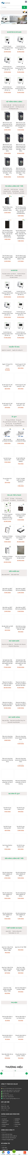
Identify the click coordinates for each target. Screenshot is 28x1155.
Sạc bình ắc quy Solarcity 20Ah (7, 827)
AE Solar (21, 189)
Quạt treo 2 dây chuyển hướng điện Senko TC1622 (20, 969)
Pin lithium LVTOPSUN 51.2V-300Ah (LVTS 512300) (7, 558)
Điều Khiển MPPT (6, 574)
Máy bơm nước (14, 641)
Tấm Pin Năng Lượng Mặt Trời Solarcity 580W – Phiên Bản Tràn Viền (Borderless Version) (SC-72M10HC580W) (20, 234)
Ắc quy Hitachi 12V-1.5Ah (7, 479)
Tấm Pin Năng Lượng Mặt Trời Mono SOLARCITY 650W (7, 208)
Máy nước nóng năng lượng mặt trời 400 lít (7, 737)
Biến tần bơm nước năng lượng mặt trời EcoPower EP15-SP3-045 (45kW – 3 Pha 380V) (20, 148)
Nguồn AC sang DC (6, 350)
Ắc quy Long (9, 423)
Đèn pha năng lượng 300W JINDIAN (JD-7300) (7, 894)
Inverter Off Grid (21, 273)
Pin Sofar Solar (20, 500)
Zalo (19, 1154)
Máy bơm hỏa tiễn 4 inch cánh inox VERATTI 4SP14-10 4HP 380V (7, 704)
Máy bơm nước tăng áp (19, 644)
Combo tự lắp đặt (7, 105)
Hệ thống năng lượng (14, 101)
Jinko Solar (6, 189)
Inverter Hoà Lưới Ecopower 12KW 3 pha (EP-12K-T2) (7, 88)
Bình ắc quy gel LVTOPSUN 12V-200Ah (7, 440)
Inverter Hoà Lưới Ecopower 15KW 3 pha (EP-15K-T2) (20, 68)
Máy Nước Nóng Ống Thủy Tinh (17, 720)
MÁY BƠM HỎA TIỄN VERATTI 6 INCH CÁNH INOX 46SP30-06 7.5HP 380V (21, 663)
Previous (3, 19)
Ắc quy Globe (21, 421)
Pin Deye (12, 498)
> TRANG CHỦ (4, 1149)
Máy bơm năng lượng (14, 646)
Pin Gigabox (13, 500)
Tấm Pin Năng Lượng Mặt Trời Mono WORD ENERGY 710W (7, 257)
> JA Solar (16, 1120)
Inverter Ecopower (14, 32)
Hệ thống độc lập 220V (8, 106)
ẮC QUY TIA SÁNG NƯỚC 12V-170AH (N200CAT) (21, 480)
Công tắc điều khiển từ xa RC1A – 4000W (20, 1055)
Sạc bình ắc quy (14, 793)
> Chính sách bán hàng (6, 1134)
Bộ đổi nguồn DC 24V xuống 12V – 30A (7, 404)
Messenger (9, 1154)
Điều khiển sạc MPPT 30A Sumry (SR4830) (21, 589)
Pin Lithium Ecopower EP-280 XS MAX (21, 557)
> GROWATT (4, 1122)
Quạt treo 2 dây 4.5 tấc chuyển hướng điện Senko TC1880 (7, 969)
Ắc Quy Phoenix (18, 425)
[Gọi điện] (14, 1151)
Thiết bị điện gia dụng (14, 928)
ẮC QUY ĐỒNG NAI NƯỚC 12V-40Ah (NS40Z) (20, 460)
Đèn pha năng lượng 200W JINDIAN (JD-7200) (7, 915)
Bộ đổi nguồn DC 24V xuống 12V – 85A (21, 365)
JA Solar (22, 191)
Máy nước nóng (14, 717)
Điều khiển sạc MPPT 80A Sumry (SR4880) (7, 589)
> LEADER (3, 1126)
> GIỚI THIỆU (4, 1147)
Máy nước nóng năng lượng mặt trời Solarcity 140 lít (20, 760)
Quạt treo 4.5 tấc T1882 (20, 947)
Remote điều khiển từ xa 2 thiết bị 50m (21, 1017)
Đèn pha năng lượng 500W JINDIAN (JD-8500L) (20, 874)
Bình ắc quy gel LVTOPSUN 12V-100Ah (21, 440)
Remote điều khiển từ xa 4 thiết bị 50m (7, 1036)
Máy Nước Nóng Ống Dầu (14, 722)
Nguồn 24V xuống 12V (17, 350)
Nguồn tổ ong (14, 347)
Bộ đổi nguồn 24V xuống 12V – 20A (20, 404)
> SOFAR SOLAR (5, 1124)
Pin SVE (7, 498)
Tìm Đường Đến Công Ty (3, 1154)
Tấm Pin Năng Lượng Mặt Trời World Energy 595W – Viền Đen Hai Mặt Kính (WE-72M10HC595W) (7, 234)
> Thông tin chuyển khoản (7, 1139)
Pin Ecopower (19, 498)
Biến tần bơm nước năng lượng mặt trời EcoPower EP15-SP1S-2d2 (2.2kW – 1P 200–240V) (7, 148)
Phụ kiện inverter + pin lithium (9, 273)
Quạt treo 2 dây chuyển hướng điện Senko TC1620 (7, 989)
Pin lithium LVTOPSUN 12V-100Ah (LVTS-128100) (21, 516)
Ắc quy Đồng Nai (17, 423)
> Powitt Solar (17, 1124)
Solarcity (9, 193)
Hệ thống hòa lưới (20, 106)
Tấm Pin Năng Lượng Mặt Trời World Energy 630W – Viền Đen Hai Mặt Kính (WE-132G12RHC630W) (20, 210)
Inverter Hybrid (18, 275)
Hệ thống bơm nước (13, 108)
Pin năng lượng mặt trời (14, 186)
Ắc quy (14, 416)
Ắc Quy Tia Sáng (9, 425)
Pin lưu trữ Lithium (14, 495)
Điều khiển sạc (14, 571)
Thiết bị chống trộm (17, 931)
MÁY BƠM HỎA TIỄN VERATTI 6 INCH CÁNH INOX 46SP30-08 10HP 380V (7, 663)
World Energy (15, 191)
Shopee (24, 1154)
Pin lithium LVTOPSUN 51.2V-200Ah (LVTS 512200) (21, 538)
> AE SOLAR (4, 1119)
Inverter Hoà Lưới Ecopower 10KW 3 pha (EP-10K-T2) (20, 88)
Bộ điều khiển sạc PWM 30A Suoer (7, 627)
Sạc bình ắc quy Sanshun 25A (20, 846)
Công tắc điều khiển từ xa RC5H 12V (20, 1036)
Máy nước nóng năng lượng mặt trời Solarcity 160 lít (20, 738)
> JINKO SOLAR (4, 1120)
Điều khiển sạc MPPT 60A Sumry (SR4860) (7, 608)
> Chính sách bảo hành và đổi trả (9, 1136)
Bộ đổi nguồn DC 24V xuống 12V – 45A (21, 385)
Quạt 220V (8, 931)
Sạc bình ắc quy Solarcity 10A (20, 808)
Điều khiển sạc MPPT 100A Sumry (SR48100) (20, 608)
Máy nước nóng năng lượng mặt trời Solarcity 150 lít (7, 760)
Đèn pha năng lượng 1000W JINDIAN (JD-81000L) (7, 874)
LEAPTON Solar (14, 189)
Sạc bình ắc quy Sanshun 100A (20, 827)
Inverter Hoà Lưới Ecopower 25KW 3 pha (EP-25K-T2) (7, 68)
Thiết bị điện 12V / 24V (13, 933)
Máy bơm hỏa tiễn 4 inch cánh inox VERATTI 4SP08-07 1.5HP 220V (20, 704)
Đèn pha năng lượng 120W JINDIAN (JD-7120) (20, 915)
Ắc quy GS (18, 420)
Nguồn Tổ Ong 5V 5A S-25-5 (7, 365)
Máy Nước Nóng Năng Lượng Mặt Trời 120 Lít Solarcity (7, 782)
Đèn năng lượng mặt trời (14, 858)
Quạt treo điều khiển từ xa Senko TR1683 (20, 988)
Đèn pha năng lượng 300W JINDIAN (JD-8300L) (20, 894)
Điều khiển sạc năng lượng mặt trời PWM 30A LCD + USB (20, 628)
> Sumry (16, 1126)
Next (25, 19)
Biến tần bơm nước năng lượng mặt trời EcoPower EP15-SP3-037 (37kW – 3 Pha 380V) (7, 171)
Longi (4, 193)
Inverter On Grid (9, 275)
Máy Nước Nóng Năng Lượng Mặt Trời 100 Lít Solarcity (20, 782)
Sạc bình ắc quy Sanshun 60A (7, 459)
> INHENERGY (17, 1119)
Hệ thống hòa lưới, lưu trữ (18, 105)
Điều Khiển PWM (15, 574)
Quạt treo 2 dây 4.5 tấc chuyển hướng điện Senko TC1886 (7, 948)
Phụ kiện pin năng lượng (18, 193)
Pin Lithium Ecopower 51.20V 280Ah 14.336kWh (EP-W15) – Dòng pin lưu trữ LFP (7, 517)
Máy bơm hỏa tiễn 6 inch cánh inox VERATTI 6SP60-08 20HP (7, 683)
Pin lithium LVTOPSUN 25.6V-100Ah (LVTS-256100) (7, 538)
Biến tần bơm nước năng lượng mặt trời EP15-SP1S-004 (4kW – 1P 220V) (21, 125)
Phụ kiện (14, 1002)
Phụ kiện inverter (14, 277)
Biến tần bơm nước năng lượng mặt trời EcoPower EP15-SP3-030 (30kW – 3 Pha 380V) (20, 171)
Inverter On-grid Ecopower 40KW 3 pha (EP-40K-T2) (7, 48)
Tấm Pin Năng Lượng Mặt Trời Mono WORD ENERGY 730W (21, 257)
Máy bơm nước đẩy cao (7, 644)
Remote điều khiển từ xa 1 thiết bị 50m (7, 1017)
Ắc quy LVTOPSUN (10, 420)
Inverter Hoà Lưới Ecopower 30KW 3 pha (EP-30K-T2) (20, 48)
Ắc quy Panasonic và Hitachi (10, 421)
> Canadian (16, 1122)
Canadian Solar (7, 191)
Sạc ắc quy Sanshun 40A (7, 846)
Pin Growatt (6, 500)
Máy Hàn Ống (5, 720)
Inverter (14, 270)
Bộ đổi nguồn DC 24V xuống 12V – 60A (7, 385)
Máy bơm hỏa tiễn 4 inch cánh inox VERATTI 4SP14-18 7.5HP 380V (20, 683)
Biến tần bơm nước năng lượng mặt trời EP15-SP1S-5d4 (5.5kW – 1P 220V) (7, 125)
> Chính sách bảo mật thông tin (8, 1137)
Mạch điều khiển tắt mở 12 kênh (7, 1055)
